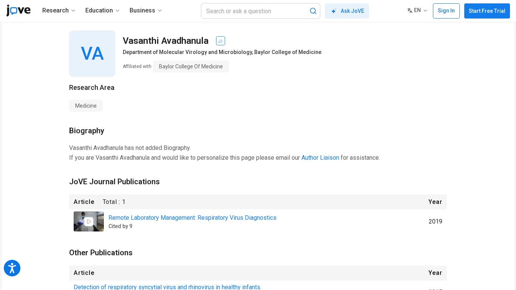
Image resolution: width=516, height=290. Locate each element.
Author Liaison (320, 157)
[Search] (313, 11)
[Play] (88, 221)
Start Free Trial (487, 11)
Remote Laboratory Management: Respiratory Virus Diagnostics (192, 217)
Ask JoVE (352, 11)
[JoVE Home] (18, 11)
